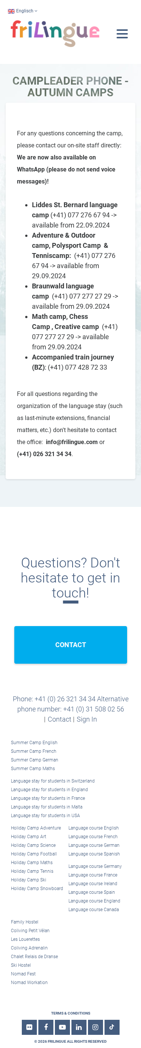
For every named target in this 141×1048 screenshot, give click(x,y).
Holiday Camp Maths (32, 862)
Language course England (94, 901)
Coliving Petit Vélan (30, 930)
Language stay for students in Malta (46, 807)
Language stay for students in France (48, 798)
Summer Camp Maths (33, 768)
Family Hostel (24, 922)
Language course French (93, 836)
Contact (59, 719)
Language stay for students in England (49, 789)
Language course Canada (93, 909)
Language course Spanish (94, 854)
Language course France (92, 875)
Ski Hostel (21, 965)
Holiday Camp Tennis (32, 871)
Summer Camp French (33, 751)
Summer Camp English (34, 742)
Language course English (93, 828)
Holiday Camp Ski (28, 880)
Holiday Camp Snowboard (37, 888)
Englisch (24, 11)
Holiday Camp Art (28, 836)
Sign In (87, 719)
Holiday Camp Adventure (36, 828)
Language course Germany (95, 866)
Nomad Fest (23, 974)
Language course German (94, 845)
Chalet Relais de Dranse (34, 956)
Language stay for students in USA (45, 815)
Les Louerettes (25, 939)
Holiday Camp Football (34, 854)
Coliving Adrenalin (29, 948)
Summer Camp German (34, 760)
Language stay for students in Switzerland (53, 781)
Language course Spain (91, 892)
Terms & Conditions (70, 1013)
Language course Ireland (92, 883)
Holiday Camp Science (33, 845)
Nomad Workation (29, 982)
